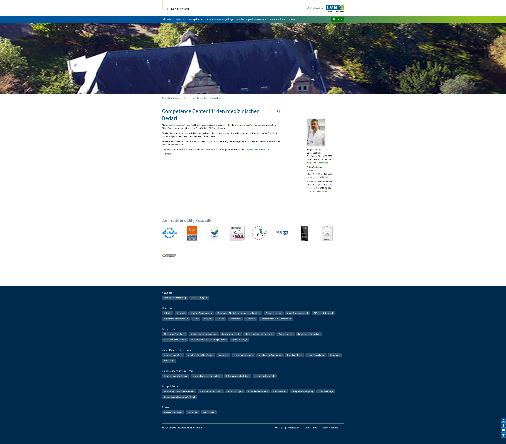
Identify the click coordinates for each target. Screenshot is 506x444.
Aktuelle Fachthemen (258, 391)
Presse (165, 407)
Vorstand (181, 313)
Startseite (177, 98)
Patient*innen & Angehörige (177, 350)
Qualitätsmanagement (297, 313)
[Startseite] (325, 8)
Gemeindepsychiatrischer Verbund (179, 397)
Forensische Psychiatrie (309, 334)
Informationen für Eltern (237, 376)
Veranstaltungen (199, 297)
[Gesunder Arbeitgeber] (327, 233)
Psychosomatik (286, 334)
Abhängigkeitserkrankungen (203, 334)
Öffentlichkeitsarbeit (323, 313)
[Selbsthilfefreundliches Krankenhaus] (169, 255)
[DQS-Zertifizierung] (169, 233)
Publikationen (279, 391)
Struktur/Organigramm (201, 313)
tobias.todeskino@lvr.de (318, 177)
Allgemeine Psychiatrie (174, 334)
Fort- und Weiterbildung (175, 297)
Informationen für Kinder (175, 376)
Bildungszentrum (273, 313)
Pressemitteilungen (173, 412)
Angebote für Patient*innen (200, 355)
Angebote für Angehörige (270, 355)
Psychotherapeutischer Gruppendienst (208, 339)
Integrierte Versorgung (302, 391)
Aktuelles (167, 293)
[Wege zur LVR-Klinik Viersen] (282, 233)
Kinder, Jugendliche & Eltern (177, 371)
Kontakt (208, 318)
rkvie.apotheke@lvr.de (317, 191)
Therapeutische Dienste (175, 339)
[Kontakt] (503, 435)
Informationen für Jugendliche (207, 376)
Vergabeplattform (253, 149)
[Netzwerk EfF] (237, 233)
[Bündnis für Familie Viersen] (259, 233)
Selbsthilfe (169, 360)
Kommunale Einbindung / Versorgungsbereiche (238, 313)
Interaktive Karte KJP (264, 376)
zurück (168, 154)
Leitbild (167, 313)
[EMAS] (214, 233)
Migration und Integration (176, 318)
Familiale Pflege (239, 339)
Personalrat (235, 318)
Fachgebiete (169, 329)
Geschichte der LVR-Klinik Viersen (276, 318)
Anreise (220, 318)
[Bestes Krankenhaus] (304, 233)
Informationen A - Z (173, 355)
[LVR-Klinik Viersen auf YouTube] (503, 430)
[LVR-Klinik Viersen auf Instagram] (503, 420)
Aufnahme (223, 355)
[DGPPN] (192, 233)
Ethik (195, 318)
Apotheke (197, 98)
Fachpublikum (170, 386)
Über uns (187, 98)
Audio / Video (209, 412)
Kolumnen (335, 355)
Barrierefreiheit (330, 427)
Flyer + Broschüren (316, 355)
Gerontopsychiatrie (231, 334)
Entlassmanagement (243, 355)
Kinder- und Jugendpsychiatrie (259, 334)
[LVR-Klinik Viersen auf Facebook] (503, 425)
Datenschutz (311, 427)
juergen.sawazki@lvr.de (317, 162)
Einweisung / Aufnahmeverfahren (179, 391)
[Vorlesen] (279, 111)
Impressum (293, 427)
